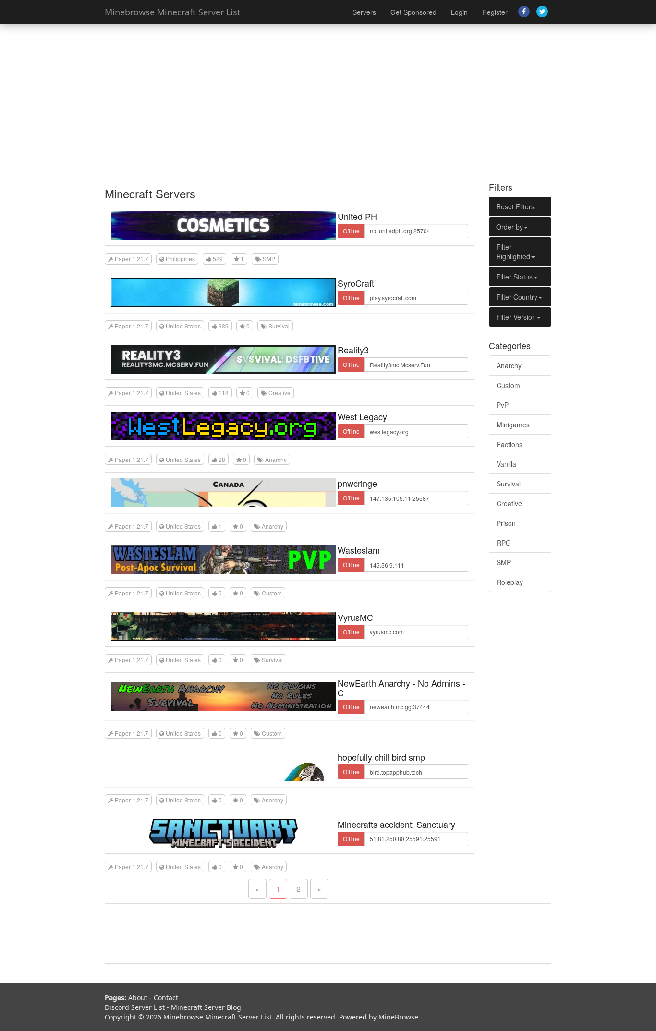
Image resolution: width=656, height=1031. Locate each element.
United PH (357, 216)
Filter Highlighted (513, 251)
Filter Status (514, 276)
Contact (166, 997)
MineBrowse (398, 1016)
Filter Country (516, 297)
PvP (503, 405)
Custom (508, 385)
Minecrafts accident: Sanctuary (396, 824)
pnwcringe (357, 483)
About (137, 997)
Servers (364, 12)
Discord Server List (135, 1007)
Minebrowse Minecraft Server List (173, 12)
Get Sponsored (413, 12)
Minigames (513, 424)
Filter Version (516, 317)
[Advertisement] (328, 101)
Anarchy (509, 365)
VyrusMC (355, 617)
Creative (509, 503)
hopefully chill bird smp (381, 757)
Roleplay (510, 582)
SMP (504, 562)
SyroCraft (356, 283)
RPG (504, 542)
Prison (506, 523)
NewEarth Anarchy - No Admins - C (401, 688)
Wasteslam (359, 550)
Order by (509, 226)
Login (459, 12)
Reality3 (353, 349)
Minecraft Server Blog (206, 1007)
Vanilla (506, 464)
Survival (509, 483)
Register (495, 12)
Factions (509, 444)
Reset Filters (515, 206)
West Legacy (362, 416)
